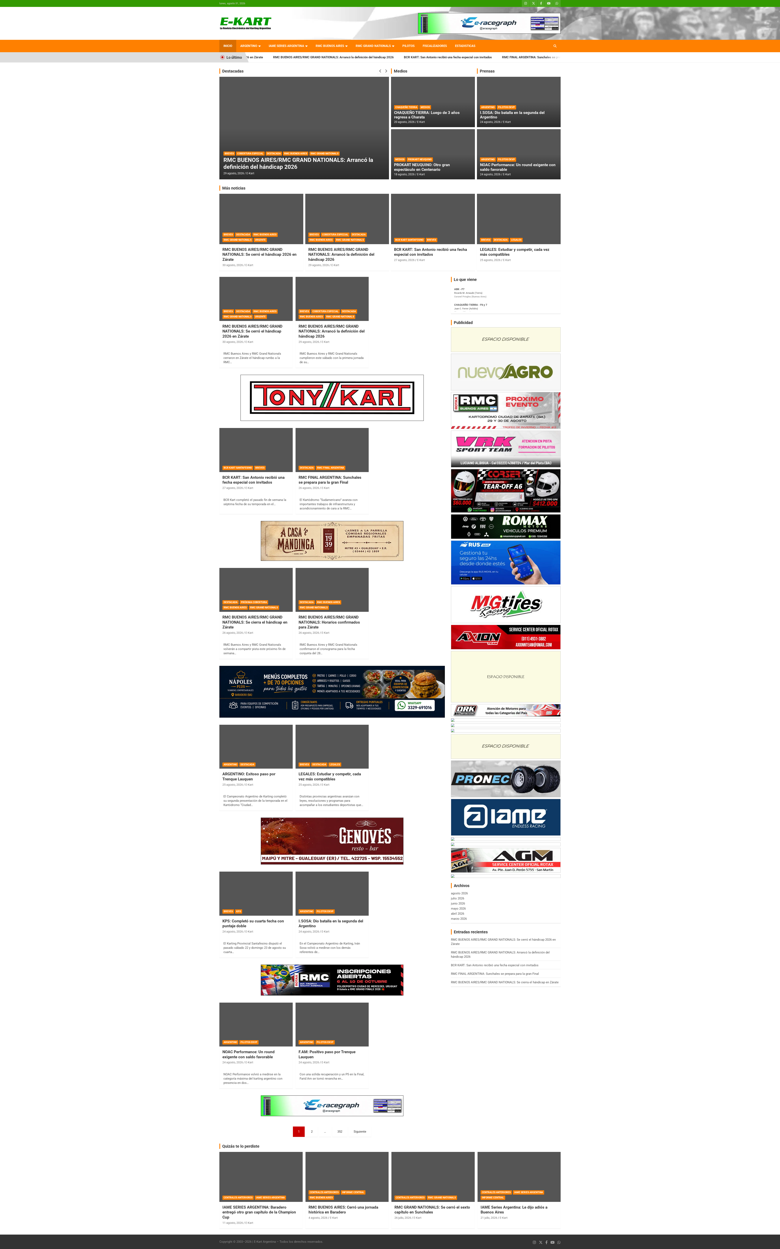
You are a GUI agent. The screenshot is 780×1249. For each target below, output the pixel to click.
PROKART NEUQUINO (420, 159)
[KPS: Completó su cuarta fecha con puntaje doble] (256, 894)
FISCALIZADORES (435, 46)
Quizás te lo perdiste (240, 1146)
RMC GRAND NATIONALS (373, 46)
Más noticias (233, 188)
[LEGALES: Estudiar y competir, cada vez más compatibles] (332, 747)
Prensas (487, 71)
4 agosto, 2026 (318, 1217)
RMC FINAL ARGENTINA (255, 153)
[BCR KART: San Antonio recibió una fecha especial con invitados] (256, 450)
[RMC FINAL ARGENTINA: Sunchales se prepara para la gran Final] (332, 450)
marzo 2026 (459, 919)
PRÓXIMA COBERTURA (254, 602)
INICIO (227, 46)
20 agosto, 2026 (404, 121)
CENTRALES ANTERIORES (238, 1197)
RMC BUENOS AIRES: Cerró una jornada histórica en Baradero (343, 1210)
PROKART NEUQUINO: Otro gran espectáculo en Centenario (422, 167)
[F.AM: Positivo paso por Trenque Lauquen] (332, 1024)
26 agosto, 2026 (233, 173)
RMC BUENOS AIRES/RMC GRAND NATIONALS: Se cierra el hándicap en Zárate (254, 622)
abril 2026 (457, 913)
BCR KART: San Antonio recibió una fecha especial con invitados (373, 57)
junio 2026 (458, 903)
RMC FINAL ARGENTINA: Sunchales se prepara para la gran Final (472, 57)
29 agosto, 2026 (318, 265)
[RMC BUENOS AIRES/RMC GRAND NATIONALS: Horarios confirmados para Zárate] (332, 590)
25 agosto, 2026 (490, 260)
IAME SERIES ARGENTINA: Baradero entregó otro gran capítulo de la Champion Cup (259, 1212)
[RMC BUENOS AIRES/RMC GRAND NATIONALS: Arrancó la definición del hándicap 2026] (332, 299)
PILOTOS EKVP (506, 107)
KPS (238, 911)
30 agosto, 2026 (232, 265)
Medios (400, 71)
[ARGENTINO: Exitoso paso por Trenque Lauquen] (256, 747)
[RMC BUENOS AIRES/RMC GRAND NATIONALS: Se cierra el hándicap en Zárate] (256, 590)
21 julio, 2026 (489, 1217)
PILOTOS (408, 46)
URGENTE (260, 239)
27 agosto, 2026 (404, 260)
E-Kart (250, 173)
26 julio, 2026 (402, 1217)
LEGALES (516, 239)
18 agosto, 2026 (404, 174)
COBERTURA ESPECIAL (335, 234)
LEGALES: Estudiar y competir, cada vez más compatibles (330, 776)
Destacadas (233, 71)
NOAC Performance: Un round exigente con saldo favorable (518, 167)
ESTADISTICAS (465, 46)
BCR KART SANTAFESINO (409, 239)
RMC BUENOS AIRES (330, 46)
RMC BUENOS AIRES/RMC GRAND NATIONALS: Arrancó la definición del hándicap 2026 (258, 57)
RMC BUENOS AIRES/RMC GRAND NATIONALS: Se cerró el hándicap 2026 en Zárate (259, 254)
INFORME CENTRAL (353, 1192)
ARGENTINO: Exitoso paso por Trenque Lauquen (248, 776)
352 (339, 1131)
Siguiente (360, 1131)
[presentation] (380, 71)
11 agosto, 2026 (232, 1222)
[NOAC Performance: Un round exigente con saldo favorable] (256, 1024)
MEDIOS (425, 107)
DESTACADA (231, 153)
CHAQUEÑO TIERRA (406, 107)
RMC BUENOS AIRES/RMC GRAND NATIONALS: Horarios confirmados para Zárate (329, 622)
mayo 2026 (458, 908)
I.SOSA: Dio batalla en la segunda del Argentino (512, 115)
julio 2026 (457, 898)
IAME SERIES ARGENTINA (286, 46)
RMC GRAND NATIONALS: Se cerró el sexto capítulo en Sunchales (432, 1210)
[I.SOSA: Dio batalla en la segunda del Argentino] (332, 894)
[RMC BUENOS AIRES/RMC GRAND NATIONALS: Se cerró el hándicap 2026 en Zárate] (256, 299)
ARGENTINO (248, 46)
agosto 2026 (459, 893)
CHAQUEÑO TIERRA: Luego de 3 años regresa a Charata (427, 115)
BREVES (228, 234)
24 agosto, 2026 (490, 121)
